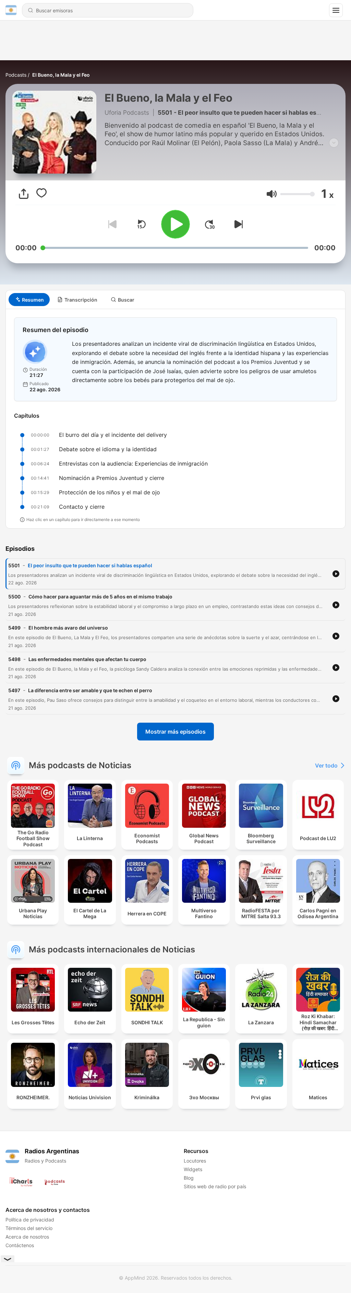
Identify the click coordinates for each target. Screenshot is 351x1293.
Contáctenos (19, 1245)
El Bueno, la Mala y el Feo (61, 75)
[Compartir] (23, 193)
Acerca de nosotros (27, 1237)
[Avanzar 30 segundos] (209, 224)
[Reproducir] (175, 224)
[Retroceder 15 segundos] (141, 224)
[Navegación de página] (336, 10)
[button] (272, 194)
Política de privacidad (29, 1219)
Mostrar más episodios (175, 731)
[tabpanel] (175, 418)
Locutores (195, 1161)
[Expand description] (334, 143)
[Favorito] (41, 193)
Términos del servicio (28, 1228)
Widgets (193, 1169)
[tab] (29, 299)
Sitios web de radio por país (215, 1186)
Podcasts (15, 75)
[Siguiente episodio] (237, 224)
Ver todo (326, 765)
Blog (189, 1178)
